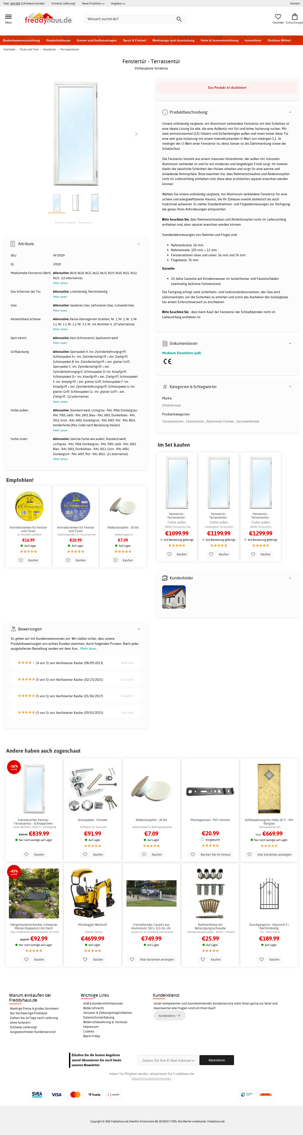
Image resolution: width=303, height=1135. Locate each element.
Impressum (90, 1027)
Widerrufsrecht (93, 1008)
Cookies (88, 1031)
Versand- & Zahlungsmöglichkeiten (107, 1013)
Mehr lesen (88, 648)
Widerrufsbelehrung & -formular (105, 1022)
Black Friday (91, 1036)
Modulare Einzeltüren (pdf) (181, 353)
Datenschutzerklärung (98, 1017)
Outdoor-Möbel (279, 40)
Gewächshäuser (58, 40)
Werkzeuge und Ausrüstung (173, 40)
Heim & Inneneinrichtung (219, 40)
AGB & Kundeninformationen (103, 1003)
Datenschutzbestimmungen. (152, 1078)
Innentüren (253, 40)
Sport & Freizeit (134, 40)
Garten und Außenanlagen (97, 40)
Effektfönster (171, 405)
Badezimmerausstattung (21, 40)
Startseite (9, 49)
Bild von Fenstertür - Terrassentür (73, 222)
